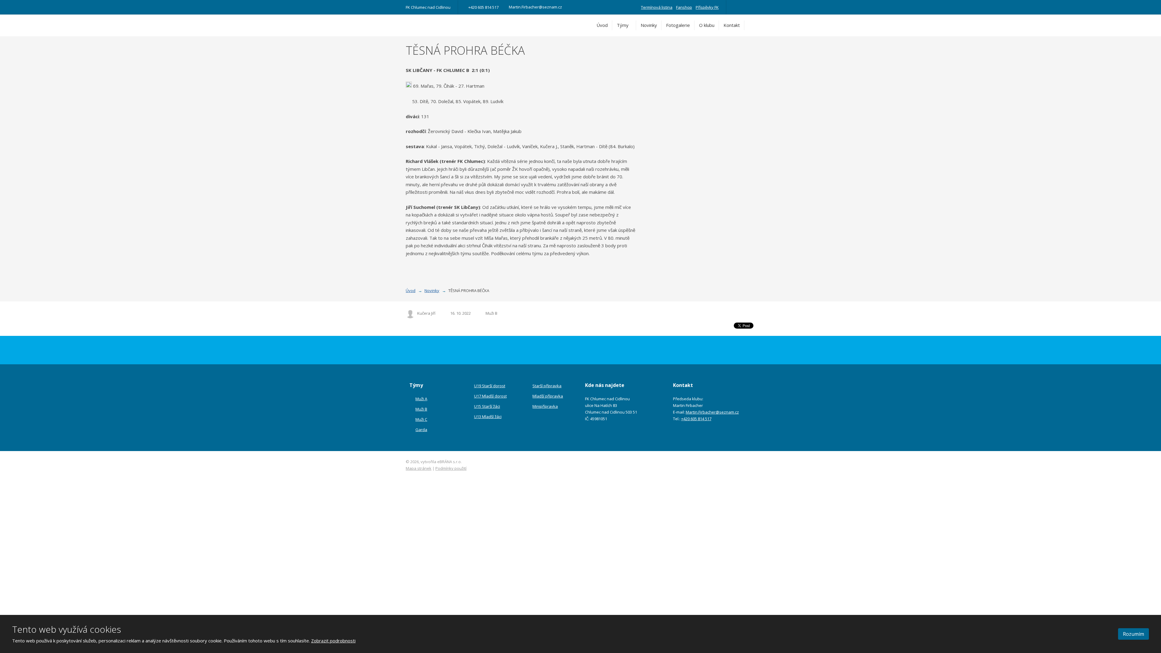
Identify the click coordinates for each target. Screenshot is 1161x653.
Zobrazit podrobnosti (333, 641)
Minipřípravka (545, 406)
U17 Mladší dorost (490, 396)
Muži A (421, 398)
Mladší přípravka (547, 396)
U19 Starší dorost (489, 385)
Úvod (602, 25)
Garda (421, 429)
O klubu (706, 25)
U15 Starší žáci (487, 406)
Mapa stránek (418, 468)
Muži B (491, 313)
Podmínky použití (451, 468)
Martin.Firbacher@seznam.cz (712, 412)
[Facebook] (735, 7)
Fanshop (684, 7)
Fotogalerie (678, 25)
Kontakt (732, 25)
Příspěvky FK (707, 7)
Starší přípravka (546, 385)
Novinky (649, 25)
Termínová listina (656, 7)
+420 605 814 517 (696, 418)
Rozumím (1133, 634)
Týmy (623, 25)
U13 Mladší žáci (488, 416)
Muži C (421, 419)
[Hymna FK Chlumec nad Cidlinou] (744, 7)
